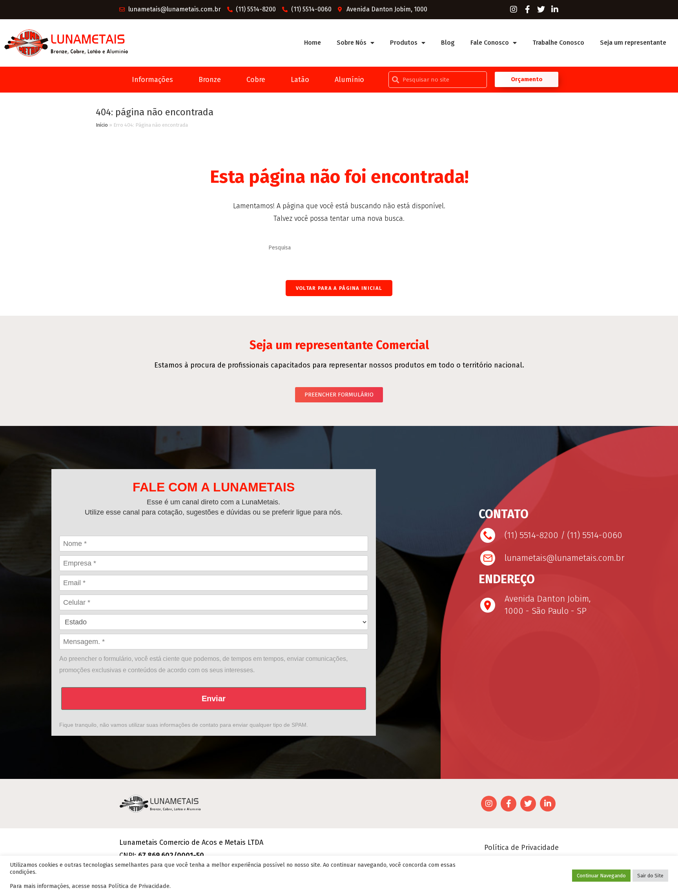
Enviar (214, 698)
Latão (300, 79)
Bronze (210, 79)
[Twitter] (541, 9)
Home (312, 42)
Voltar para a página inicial (339, 288)
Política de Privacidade (521, 847)
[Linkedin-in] (555, 9)
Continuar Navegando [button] (601, 876)
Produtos (403, 42)
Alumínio (349, 79)
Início (102, 125)
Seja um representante (633, 42)
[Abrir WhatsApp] (658, 875)
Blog (448, 42)
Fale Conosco (489, 42)
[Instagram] (514, 9)
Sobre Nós (351, 42)
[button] (527, 79)
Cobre (255, 79)
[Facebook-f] (527, 9)
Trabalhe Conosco (558, 42)
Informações (152, 79)
